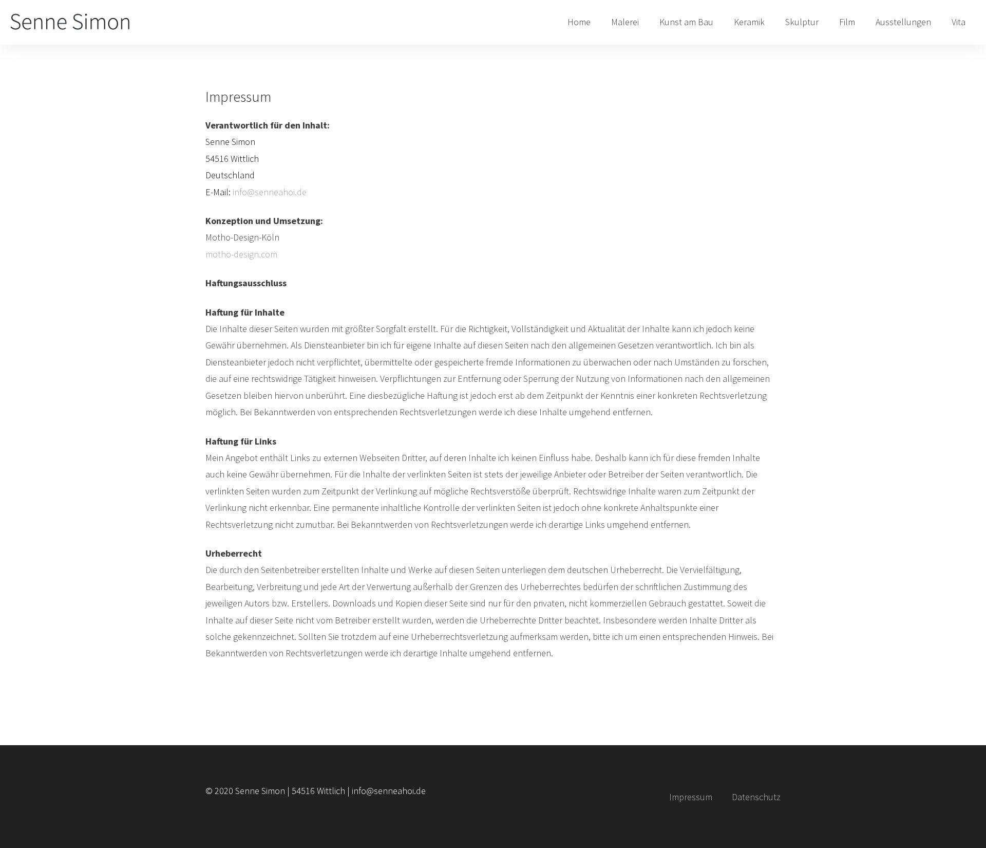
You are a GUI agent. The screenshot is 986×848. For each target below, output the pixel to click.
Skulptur (802, 22)
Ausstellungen (903, 22)
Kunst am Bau (686, 22)
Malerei (625, 22)
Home (579, 22)
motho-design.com (241, 254)
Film (847, 22)
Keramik (749, 22)
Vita (958, 22)
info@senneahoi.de (270, 192)
